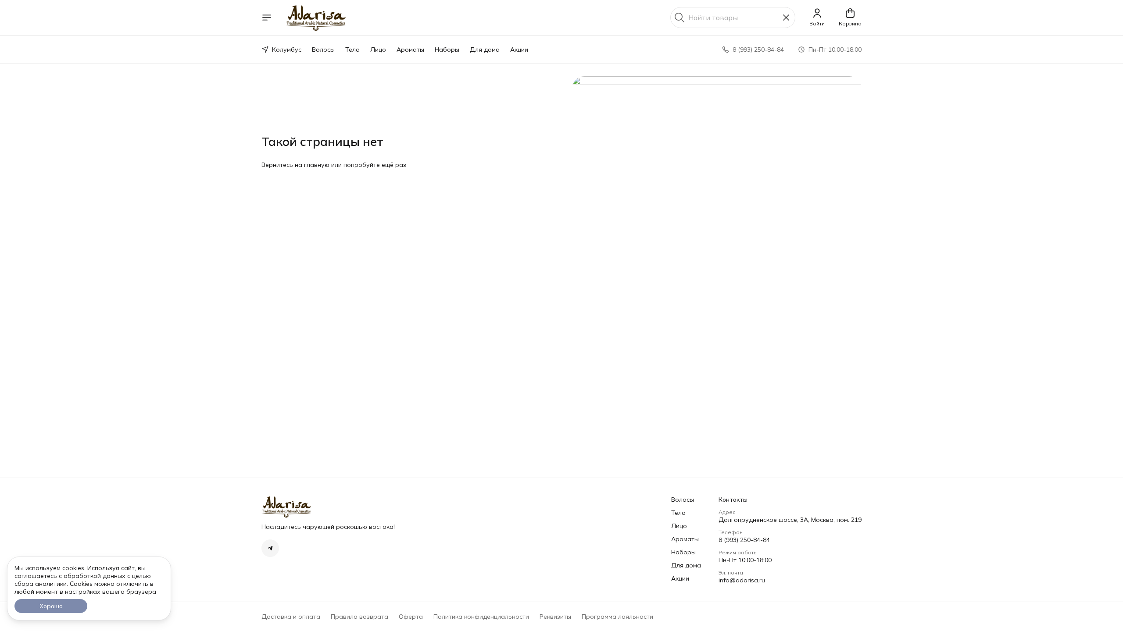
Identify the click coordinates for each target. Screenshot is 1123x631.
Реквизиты (555, 616)
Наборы (447, 49)
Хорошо (51, 606)
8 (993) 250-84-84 (744, 540)
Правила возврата (359, 616)
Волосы (323, 49)
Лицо (378, 49)
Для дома (485, 49)
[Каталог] (266, 17)
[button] (270, 548)
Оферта (411, 616)
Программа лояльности (617, 616)
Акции (519, 49)
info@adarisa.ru (742, 580)
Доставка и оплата (290, 616)
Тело (352, 49)
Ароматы (410, 49)
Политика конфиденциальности (481, 616)
